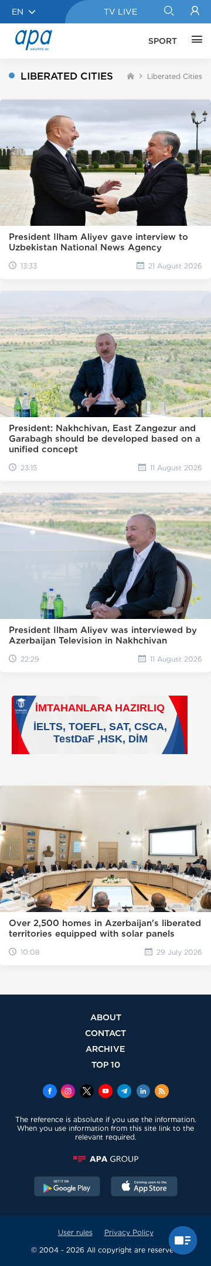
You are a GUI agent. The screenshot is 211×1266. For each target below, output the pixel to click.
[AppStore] (144, 1187)
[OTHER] (194, 41)
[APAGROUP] (105, 1159)
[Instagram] (68, 1092)
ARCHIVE (105, 1049)
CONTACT (105, 1033)
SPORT (162, 41)
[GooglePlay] (67, 1187)
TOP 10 (105, 1064)
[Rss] (162, 1092)
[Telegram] (124, 1092)
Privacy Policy (129, 1232)
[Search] (168, 12)
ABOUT (105, 1017)
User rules (75, 1232)
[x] (87, 1092)
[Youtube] (105, 1092)
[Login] (194, 12)
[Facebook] (50, 1092)
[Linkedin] (143, 1092)
